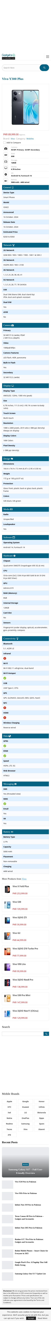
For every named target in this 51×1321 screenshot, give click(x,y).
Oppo (41, 1118)
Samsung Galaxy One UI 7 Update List (30, 1274)
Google (25, 1101)
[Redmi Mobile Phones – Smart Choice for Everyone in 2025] (7, 1253)
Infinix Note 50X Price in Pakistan (28, 1228)
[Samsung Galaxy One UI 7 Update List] (7, 1276)
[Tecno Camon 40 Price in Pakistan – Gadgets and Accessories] (7, 1219)
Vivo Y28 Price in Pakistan (25, 1182)
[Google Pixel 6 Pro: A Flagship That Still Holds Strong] (7, 1265)
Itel (9, 1112)
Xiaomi (41, 1129)
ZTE (9, 1135)
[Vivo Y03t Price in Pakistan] (7, 1196)
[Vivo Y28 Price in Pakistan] (7, 1184)
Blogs (25, 1164)
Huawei (25, 1107)
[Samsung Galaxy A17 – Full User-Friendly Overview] (25, 1162)
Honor (41, 1101)
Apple (9, 1101)
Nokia (9, 1118)
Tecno (9, 1129)
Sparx (41, 1123)
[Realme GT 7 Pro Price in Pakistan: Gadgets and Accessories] (7, 1242)
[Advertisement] (25, 26)
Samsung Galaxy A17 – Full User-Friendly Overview (25, 1171)
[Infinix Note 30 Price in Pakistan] (7, 1208)
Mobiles (30, 138)
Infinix (42, 1107)
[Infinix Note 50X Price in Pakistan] (7, 1230)
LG (25, 1112)
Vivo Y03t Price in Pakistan (26, 1193)
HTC (9, 1107)
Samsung (25, 1123)
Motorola (41, 1112)
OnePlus (25, 1118)
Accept (31, 1318)
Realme (9, 1123)
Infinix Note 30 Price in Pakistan (28, 1205)
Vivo (24, 879)
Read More (42, 1318)
